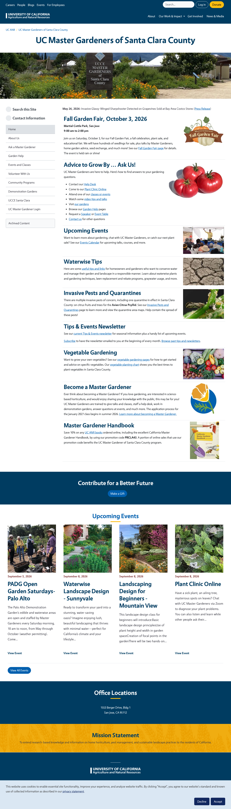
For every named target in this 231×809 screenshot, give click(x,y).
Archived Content (19, 223)
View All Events (19, 670)
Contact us (75, 219)
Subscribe (69, 341)
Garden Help (16, 156)
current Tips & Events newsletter (93, 333)
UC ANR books (93, 432)
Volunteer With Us (19, 174)
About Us (13, 138)
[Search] (192, 4)
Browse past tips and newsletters (181, 341)
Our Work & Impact (170, 16)
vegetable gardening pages (133, 359)
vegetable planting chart (124, 364)
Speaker (86, 214)
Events (41, 5)
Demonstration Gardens (22, 191)
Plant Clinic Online (95, 189)
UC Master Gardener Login (24, 209)
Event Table (101, 214)
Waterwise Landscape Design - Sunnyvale (86, 591)
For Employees (56, 5)
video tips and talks (95, 199)
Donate (216, 4)
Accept (218, 801)
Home (12, 129)
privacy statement (73, 791)
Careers (10, 5)
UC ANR (10, 29)
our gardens (81, 204)
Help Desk (90, 184)
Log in (202, 4)
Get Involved (195, 16)
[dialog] (115, 794)
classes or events (100, 194)
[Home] (28, 16)
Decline (201, 801)
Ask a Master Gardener (22, 147)
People (21, 5)
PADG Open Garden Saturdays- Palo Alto (31, 591)
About (151, 16)
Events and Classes (19, 165)
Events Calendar (89, 242)
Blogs (31, 5)
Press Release (202, 108)
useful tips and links (93, 269)
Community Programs (21, 182)
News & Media (215, 16)
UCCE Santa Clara (19, 200)
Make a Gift (117, 493)
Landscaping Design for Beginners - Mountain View (138, 594)
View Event (15, 653)
